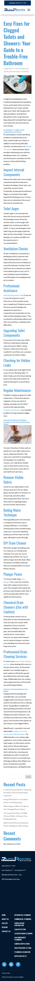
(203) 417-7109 (17, 3)
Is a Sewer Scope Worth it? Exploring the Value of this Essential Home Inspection (17, 793)
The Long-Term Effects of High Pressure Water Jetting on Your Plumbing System (15, 816)
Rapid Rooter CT (10, 68)
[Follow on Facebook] (18, 964)
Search (28, 777)
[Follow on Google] (11, 964)
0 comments (25, 71)
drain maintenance (15, 71)
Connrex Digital (18, 977)
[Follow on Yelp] (4, 964)
